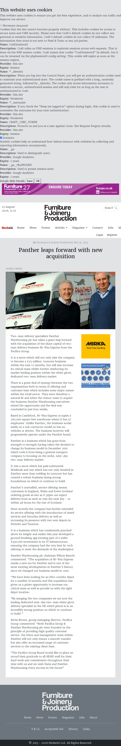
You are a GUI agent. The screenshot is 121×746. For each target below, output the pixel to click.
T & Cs (35, 729)
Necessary (15, 25)
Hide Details (17, 181)
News (33, 227)
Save (30, 181)
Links (86, 729)
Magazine (68, 717)
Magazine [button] (78, 227)
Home (21, 227)
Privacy (73, 729)
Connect (97, 227)
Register (112, 234)
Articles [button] (60, 227)
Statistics (8, 137)
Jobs (110, 227)
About (93, 717)
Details (4, 181)
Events (46, 227)
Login (99, 234)
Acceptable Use (54, 729)
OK (38, 181)
